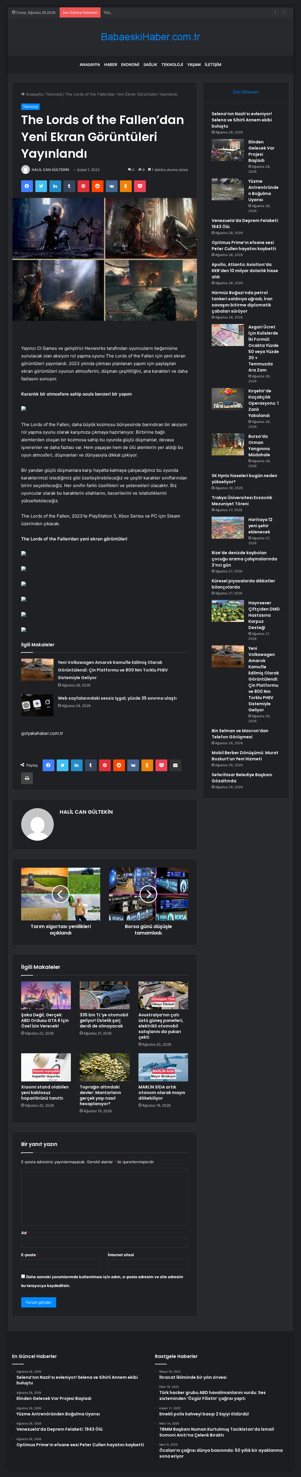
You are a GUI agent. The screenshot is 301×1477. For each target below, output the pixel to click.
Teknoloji (172, 64)
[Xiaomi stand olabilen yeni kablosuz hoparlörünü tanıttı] (46, 1067)
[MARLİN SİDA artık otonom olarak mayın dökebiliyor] (163, 1067)
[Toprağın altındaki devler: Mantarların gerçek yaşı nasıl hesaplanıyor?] (105, 1067)
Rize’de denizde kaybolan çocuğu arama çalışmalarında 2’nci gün (244, 559)
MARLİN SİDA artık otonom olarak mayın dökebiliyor (161, 1092)
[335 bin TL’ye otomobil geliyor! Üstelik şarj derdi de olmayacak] (105, 995)
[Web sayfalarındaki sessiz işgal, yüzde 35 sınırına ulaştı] (37, 705)
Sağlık (150, 64)
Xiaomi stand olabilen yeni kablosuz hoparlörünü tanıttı (45, 1092)
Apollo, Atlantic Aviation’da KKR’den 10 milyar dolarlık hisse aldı (245, 271)
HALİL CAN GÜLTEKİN (50, 169)
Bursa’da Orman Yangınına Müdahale (259, 445)
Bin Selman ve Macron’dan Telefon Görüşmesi (240, 734)
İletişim (213, 64)
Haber (110, 64)
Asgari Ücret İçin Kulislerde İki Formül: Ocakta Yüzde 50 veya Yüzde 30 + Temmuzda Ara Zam (263, 348)
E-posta (30, 1254)
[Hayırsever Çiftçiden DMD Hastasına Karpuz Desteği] (228, 611)
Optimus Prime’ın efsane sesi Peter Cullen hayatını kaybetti (244, 246)
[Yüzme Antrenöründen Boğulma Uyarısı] (228, 189)
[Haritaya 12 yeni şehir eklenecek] (228, 528)
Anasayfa (90, 64)
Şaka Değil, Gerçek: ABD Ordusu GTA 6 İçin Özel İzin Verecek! (45, 1020)
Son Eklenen (246, 92)
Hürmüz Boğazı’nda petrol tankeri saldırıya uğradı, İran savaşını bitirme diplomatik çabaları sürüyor (242, 302)
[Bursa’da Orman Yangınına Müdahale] (228, 444)
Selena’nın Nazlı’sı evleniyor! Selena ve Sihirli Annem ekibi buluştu (242, 120)
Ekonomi (130, 64)
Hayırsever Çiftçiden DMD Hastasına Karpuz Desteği (264, 615)
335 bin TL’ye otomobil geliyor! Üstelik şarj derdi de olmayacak (104, 1020)
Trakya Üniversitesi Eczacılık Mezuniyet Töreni (242, 501)
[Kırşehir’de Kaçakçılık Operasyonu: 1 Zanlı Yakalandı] (228, 399)
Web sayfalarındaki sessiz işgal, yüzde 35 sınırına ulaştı (117, 698)
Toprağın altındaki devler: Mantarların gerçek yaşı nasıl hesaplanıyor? (100, 1095)
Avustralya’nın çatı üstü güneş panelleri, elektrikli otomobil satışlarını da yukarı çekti (160, 1026)
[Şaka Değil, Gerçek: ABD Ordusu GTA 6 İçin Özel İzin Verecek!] (46, 995)
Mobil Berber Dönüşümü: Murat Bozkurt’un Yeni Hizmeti (245, 756)
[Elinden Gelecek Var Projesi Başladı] (228, 150)
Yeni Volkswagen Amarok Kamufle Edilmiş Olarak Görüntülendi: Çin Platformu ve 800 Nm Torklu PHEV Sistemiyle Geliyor (113, 670)
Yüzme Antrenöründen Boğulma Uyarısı (139, 12)
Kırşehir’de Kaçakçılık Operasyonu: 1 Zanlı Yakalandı (263, 403)
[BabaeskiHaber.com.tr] (150, 37)
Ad (25, 1232)
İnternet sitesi (121, 1254)
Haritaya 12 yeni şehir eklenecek (260, 526)
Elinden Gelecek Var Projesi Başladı (261, 151)
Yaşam (194, 64)
